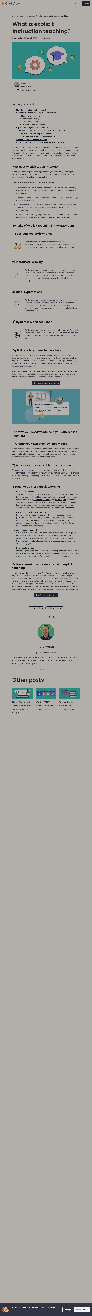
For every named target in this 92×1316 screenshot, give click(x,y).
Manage (68, 1310)
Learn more (14, 1311)
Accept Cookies (82, 1310)
